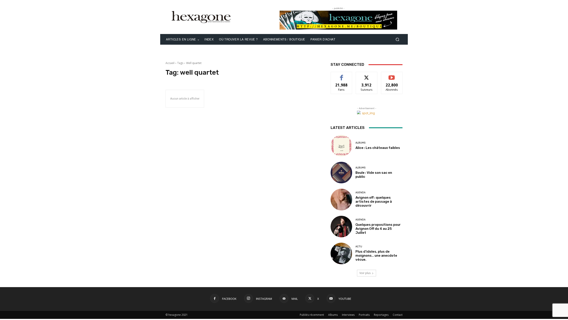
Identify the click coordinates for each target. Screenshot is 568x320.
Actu (358, 246)
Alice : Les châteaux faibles (377, 148)
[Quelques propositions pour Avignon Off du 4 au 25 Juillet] (341, 226)
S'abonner (392, 75)
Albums (360, 143)
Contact (397, 315)
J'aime (341, 75)
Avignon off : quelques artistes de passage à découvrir (373, 202)
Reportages (381, 315)
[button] (397, 39)
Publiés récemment (312, 315)
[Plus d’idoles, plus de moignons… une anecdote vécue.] (341, 253)
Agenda (360, 192)
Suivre (366, 75)
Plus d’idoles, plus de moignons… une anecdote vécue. (376, 256)
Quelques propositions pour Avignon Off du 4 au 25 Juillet (378, 229)
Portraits (364, 315)
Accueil (170, 63)
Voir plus (365, 273)
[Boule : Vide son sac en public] (341, 172)
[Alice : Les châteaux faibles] (341, 145)
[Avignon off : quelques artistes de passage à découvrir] (341, 199)
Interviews (348, 315)
